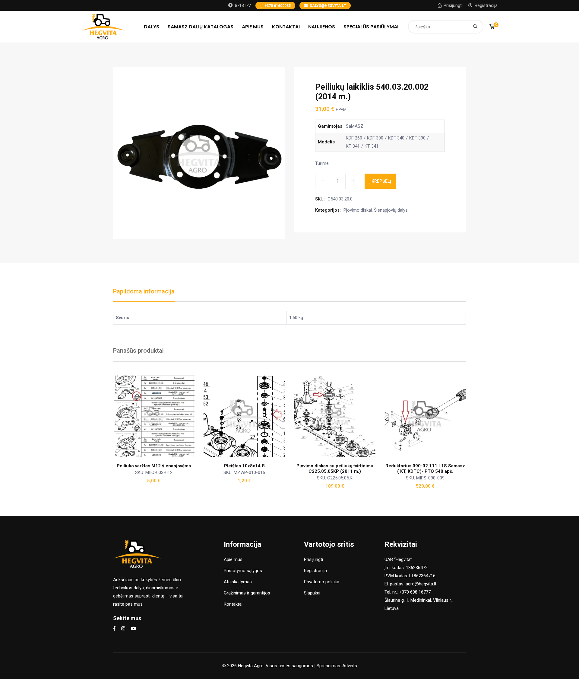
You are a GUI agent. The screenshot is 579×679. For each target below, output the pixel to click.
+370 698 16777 (415, 592)
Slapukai (312, 593)
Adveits (349, 665)
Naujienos (321, 26)
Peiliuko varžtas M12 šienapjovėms (154, 466)
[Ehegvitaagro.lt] (103, 26)
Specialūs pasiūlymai (370, 26)
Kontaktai (286, 26)
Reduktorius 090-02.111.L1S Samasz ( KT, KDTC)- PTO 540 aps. (425, 468)
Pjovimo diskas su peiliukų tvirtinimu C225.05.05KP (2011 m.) (334, 468)
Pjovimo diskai (357, 210)
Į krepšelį (380, 181)
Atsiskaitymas (238, 582)
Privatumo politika (321, 582)
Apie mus (253, 26)
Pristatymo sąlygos (243, 570)
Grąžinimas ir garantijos (247, 593)
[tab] (144, 294)
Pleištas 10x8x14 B (244, 466)
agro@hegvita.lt (421, 584)
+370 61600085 (277, 6)
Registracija (486, 5)
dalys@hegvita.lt (328, 6)
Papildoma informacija (144, 291)
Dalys (151, 26)
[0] (492, 26)
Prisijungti (453, 5)
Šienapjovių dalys (391, 210)
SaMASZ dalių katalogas (200, 26)
